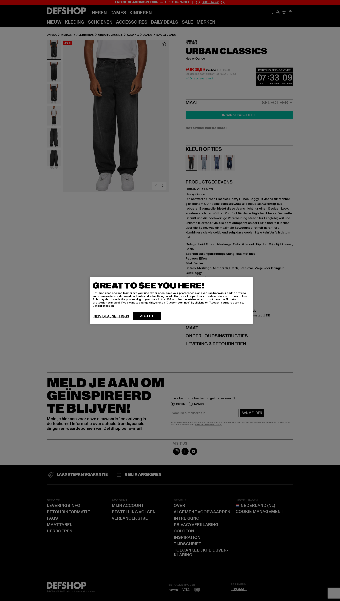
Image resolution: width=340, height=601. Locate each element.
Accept (147, 316)
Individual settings (111, 316)
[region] (171, 300)
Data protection (103, 306)
